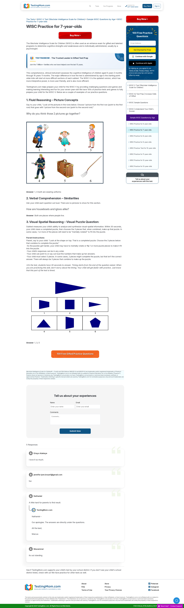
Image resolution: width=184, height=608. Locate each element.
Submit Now (75, 431)
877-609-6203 (133, 7)
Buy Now (147, 6)
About (83, 584)
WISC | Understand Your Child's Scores (141, 110)
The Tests (30, 19)
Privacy (108, 587)
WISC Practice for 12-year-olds (141, 160)
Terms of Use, (134, 70)
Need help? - (171, 606)
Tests (97, 6)
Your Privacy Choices (113, 590)
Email (78, 402)
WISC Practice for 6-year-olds (141, 124)
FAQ (83, 587)
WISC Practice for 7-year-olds (141, 130)
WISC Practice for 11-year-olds (141, 154)
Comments (54, 412)
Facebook (155, 590)
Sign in (157, 6)
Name (52, 402)
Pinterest (154, 584)
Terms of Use (86, 590)
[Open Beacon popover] (176, 600)
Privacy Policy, (144, 70)
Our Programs (108, 6)
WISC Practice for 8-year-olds (141, 136)
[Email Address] (142, 43)
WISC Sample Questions (138, 102)
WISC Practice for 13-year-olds (141, 166)
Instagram (155, 587)
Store (119, 6)
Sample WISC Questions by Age (142, 118)
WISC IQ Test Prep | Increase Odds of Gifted (142, 95)
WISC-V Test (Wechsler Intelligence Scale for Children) (143, 86)
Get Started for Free (142, 50)
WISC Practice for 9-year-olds (141, 142)
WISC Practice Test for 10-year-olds (143, 148)
